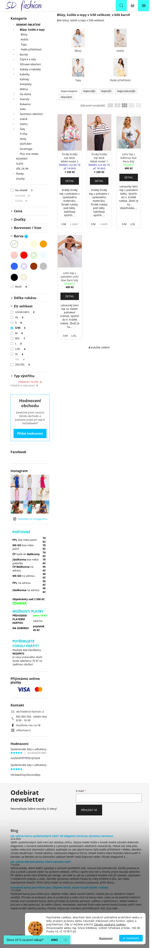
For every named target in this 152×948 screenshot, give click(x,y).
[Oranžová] (43, 244)
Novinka (22, 195)
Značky (20, 178)
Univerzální (24, 312)
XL (19, 354)
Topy (24, 44)
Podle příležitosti (31, 49)
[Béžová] (24, 244)
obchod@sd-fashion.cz (30, 711)
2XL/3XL (22, 364)
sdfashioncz (23, 730)
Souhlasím (132, 938)
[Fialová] (24, 266)
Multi (21, 286)
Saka (23, 109)
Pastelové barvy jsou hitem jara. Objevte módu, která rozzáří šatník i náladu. (60, 887)
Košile (24, 39)
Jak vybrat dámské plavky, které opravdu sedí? (41, 861)
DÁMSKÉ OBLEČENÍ (28, 24)
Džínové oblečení (30, 64)
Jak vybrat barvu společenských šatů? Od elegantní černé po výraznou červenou (62, 836)
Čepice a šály (28, 59)
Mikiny (24, 89)
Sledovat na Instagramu (32, 519)
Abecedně (66, 97)
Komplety (26, 84)
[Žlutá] (33, 244)
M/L (20, 338)
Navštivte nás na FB (28, 725)
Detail (69, 181)
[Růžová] (14, 255)
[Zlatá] (24, 277)
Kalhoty (24, 79)
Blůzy (24, 34)
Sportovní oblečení (31, 114)
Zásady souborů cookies (110, 924)
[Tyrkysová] (43, 255)
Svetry (23, 124)
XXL (20, 359)
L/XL (20, 349)
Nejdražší (106, 91)
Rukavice (25, 104)
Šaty (22, 129)
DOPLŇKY (26, 144)
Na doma (25, 94)
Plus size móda (29, 154)
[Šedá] (43, 266)
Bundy (24, 54)
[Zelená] (33, 255)
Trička (23, 134)
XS (19, 317)
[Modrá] (14, 266)
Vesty (23, 139)
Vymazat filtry (28, 382)
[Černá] (14, 277)
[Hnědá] (33, 266)
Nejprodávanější (126, 91)
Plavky (20, 173)
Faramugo (26, 149)
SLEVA (21, 200)
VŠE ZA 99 (22, 168)
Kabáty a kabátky (30, 69)
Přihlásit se (89, 810)
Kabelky (24, 74)
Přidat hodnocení (30, 433)
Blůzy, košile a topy (32, 29)
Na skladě (24, 190)
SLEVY (19, 163)
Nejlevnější (89, 91)
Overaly (24, 99)
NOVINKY (22, 158)
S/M (20, 327)
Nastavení (106, 938)
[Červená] (24, 255)
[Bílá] (14, 244)
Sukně (23, 119)
